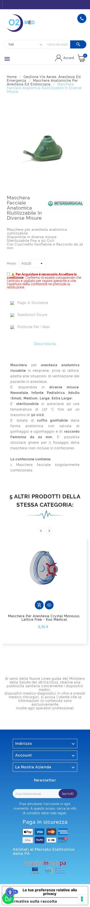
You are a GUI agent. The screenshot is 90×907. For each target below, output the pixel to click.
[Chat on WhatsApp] (8, 903)
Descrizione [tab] (45, 344)
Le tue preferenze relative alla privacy (50, 892)
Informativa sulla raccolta (31, 901)
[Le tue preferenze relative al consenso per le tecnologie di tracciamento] (82, 899)
